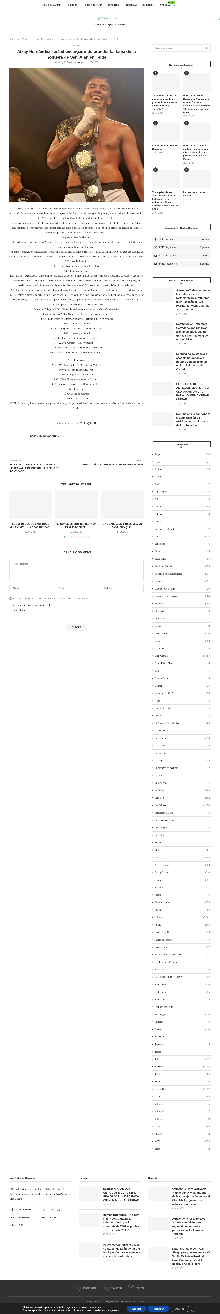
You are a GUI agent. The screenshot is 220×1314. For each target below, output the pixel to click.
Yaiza (183, 1148)
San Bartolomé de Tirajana (183, 954)
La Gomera (183, 738)
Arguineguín (183, 491)
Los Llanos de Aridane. (183, 820)
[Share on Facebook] (84, 423)
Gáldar (183, 641)
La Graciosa (183, 745)
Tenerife (183, 1066)
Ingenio (183, 715)
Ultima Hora (183, 1089)
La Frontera (183, 730)
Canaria (183, 536)
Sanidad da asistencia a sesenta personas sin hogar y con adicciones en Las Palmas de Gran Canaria (191, 362)
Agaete (183, 461)
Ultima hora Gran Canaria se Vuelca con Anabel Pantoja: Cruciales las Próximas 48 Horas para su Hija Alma (196, 104)
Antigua (183, 476)
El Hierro (183, 603)
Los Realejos (183, 827)
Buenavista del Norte (183, 529)
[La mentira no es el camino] (197, 179)
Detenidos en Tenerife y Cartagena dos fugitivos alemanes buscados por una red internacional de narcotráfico (192, 332)
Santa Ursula (183, 999)
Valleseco (183, 1104)
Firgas (183, 626)
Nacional (165, 3)
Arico (183, 499)
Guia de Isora (183, 678)
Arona (183, 506)
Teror (183, 1074)
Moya (183, 850)
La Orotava (183, 783)
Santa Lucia (183, 992)
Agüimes (183, 469)
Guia (183, 671)
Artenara (183, 514)
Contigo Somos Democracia (183, 574)
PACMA (183, 887)
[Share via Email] (95, 423)
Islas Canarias (52, 5)
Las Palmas (183, 805)
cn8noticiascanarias (73, 62)
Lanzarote (183, 797)
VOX (183, 1141)
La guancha (183, 753)
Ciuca (183, 551)
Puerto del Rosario (183, 939)
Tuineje (183, 1081)
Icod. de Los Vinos (183, 708)
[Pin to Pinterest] (91, 423)
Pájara (183, 895)
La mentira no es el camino (194, 194)
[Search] (175, 5)
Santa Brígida (183, 984)
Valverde (183, 1119)
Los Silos (183, 835)
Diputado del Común (183, 588)
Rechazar (158, 1308)
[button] (14, 514)
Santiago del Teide (183, 1007)
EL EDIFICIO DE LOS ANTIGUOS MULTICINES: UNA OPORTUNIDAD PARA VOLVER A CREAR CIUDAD (192, 392)
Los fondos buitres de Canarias (165, 147)
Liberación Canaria (183, 813)
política (183, 917)
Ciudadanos (183, 558)
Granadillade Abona (183, 663)
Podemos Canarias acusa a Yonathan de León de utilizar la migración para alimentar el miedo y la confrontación (122, 1250)
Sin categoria (183, 1014)
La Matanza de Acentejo (183, 768)
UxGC (183, 1096)
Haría (183, 700)
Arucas (183, 521)
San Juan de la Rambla (183, 962)
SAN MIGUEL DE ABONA (183, 977)
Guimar (183, 686)
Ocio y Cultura (93, 5)
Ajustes (179, 1308)
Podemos (183, 909)
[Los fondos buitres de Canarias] (166, 132)
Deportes (113, 5)
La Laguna (183, 760)
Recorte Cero (183, 947)
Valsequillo (183, 1111)
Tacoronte (183, 1036)
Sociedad (131, 5)
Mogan (183, 842)
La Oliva (183, 775)
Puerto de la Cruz (183, 932)
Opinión (183, 880)
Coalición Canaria (183, 566)
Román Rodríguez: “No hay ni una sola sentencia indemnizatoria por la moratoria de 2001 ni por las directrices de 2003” (121, 1222)
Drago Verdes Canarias (183, 596)
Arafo (183, 484)
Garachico (183, 648)
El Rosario (183, 611)
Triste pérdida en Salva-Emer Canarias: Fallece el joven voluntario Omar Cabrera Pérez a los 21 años (165, 200)
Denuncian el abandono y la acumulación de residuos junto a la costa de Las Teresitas (193, 420)
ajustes (114, 1310)
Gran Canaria (183, 656)
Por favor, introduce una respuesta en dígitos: (34, 605)
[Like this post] (80, 423)
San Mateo (183, 969)
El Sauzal (183, 618)
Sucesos (147, 5)
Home (12, 39)
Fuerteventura (183, 633)
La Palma (183, 790)
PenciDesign (138, 1301)
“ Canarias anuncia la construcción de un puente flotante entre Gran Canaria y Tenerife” (164, 102)
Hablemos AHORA (183, 693)
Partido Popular (183, 902)
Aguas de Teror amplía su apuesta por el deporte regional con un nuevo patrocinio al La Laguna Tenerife (189, 1226)
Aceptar (136, 1308)
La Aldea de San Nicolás (183, 723)
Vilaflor (183, 1134)
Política (73, 5)
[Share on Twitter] (87, 423)
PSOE (183, 925)
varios (183, 1126)
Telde (25, 39)
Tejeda (183, 1052)
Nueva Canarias (183, 865)
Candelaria (183, 544)
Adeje (183, 454)
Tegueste (183, 1044)
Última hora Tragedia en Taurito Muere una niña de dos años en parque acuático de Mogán (195, 152)
